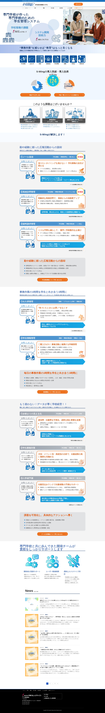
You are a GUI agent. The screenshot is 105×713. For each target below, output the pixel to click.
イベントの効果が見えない (74, 126)
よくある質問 (44, 690)
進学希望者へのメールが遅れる (30, 124)
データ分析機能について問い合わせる (51, 534)
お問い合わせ (78, 4)
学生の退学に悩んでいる (51, 124)
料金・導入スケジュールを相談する (69, 95)
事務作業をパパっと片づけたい (52, 126)
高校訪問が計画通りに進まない (30, 126)
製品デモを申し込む (35, 95)
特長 (27, 690)
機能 (31, 690)
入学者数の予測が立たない (74, 128)
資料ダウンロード (52, 690)
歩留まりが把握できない (73, 124)
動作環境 (39, 690)
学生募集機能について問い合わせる (52, 280)
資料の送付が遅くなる (27, 128)
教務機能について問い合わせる (52, 392)
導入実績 (34, 690)
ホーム (24, 690)
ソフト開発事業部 (25, 697)
